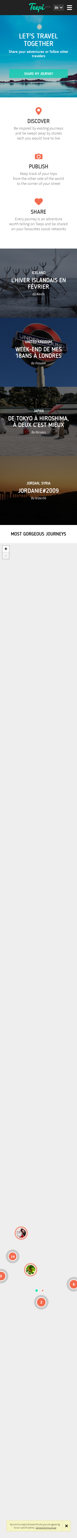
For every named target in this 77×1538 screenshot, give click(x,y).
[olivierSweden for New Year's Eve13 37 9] (21, 1233)
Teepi (38, 7)
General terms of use (46, 1527)
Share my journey (38, 74)
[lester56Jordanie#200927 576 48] (30, 1269)
